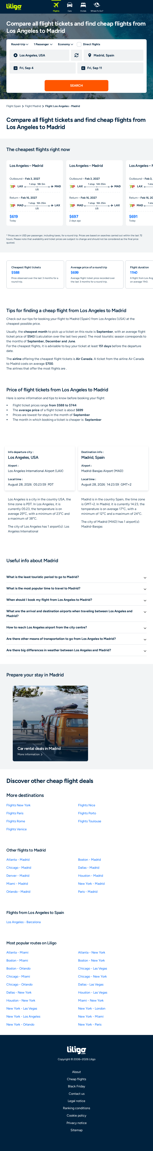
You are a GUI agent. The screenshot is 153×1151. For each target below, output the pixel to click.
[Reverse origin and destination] (76, 55)
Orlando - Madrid (18, 892)
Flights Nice (86, 805)
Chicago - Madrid (18, 868)
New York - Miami (91, 1016)
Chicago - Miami (18, 976)
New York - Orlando (20, 1024)
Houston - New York (20, 1000)
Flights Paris (14, 813)
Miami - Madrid (17, 884)
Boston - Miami (17, 960)
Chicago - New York (92, 976)
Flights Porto (87, 813)
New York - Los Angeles (23, 1016)
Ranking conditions (76, 1108)
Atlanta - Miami (17, 952)
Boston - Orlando (18, 968)
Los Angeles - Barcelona (23, 922)
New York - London (91, 1008)
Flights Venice (16, 829)
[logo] (14, 7)
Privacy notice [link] (77, 1123)
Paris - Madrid (87, 892)
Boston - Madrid (89, 859)
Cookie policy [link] (76, 1115)
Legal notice (76, 1101)
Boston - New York (91, 960)
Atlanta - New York (91, 952)
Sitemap (76, 1130)
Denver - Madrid (17, 876)
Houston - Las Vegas (92, 992)
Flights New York (18, 805)
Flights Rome (15, 821)
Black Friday (76, 1086)
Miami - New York (91, 1000)
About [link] (76, 1072)
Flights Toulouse (89, 821)
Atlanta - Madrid (17, 859)
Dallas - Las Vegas (90, 984)
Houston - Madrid (90, 876)
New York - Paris (89, 1024)
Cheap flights (76, 1079)
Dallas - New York (18, 992)
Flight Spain (13, 106)
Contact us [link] (76, 1094)
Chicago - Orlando (19, 984)
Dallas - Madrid (88, 868)
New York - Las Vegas (21, 1008)
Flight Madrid (33, 106)
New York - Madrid (91, 884)
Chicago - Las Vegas (92, 968)
